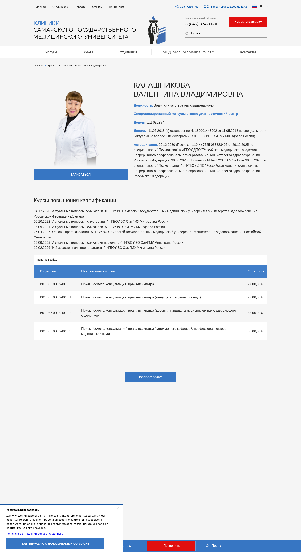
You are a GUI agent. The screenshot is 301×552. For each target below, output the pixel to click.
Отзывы (97, 6)
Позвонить (171, 545)
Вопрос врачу (150, 377)
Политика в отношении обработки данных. (34, 533)
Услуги (51, 52)
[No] (117, 508)
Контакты (248, 52)
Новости (80, 6)
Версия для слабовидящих (228, 6)
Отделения (127, 52)
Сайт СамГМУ (189, 6)
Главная (40, 6)
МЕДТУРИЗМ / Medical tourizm (189, 52)
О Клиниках (60, 6)
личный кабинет (248, 22)
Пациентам (116, 6)
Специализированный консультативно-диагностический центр (186, 114)
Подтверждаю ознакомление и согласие (55, 543)
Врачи (87, 52)
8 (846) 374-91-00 (201, 24)
